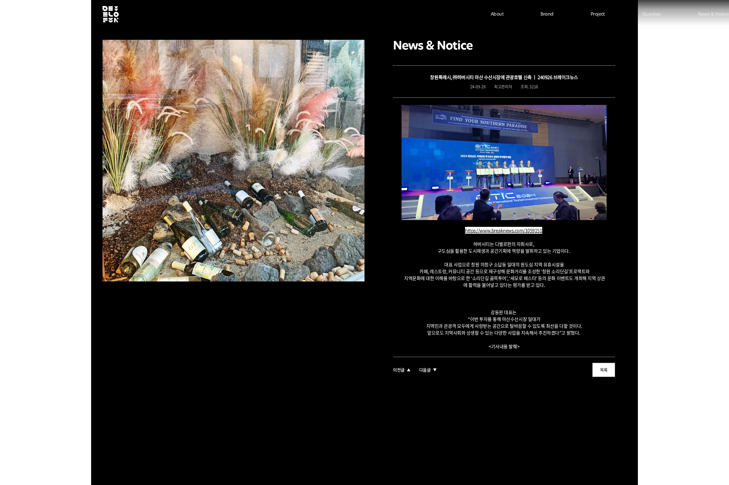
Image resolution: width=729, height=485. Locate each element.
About (497, 14)
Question (651, 14)
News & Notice (713, 14)
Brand (547, 14)
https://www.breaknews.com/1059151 (503, 230)
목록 (604, 370)
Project (598, 14)
